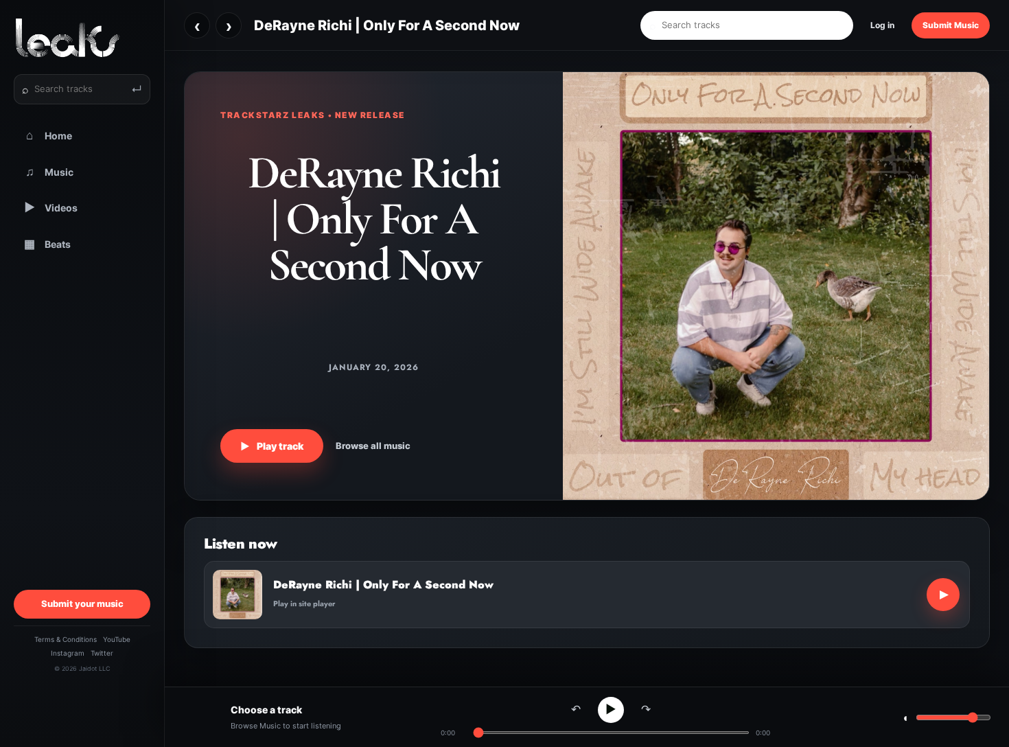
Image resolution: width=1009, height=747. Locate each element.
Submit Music (951, 25)
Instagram (67, 653)
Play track (271, 446)
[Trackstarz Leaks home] (82, 37)
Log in (882, 25)
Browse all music (373, 445)
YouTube (116, 639)
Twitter (102, 653)
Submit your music (82, 603)
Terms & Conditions (65, 639)
